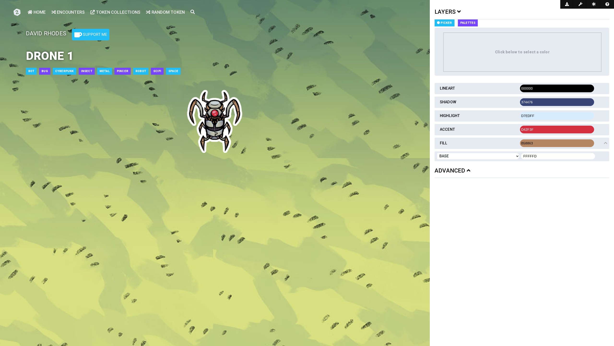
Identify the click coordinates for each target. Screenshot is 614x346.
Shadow (448, 102)
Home (39, 12)
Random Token (168, 12)
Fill (444, 143)
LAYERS (446, 11)
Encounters (70, 12)
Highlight (450, 115)
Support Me (94, 34)
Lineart (447, 88)
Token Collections (117, 12)
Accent (447, 129)
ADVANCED (451, 170)
